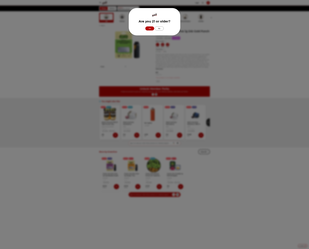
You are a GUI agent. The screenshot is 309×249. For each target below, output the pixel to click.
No (159, 28)
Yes (150, 28)
